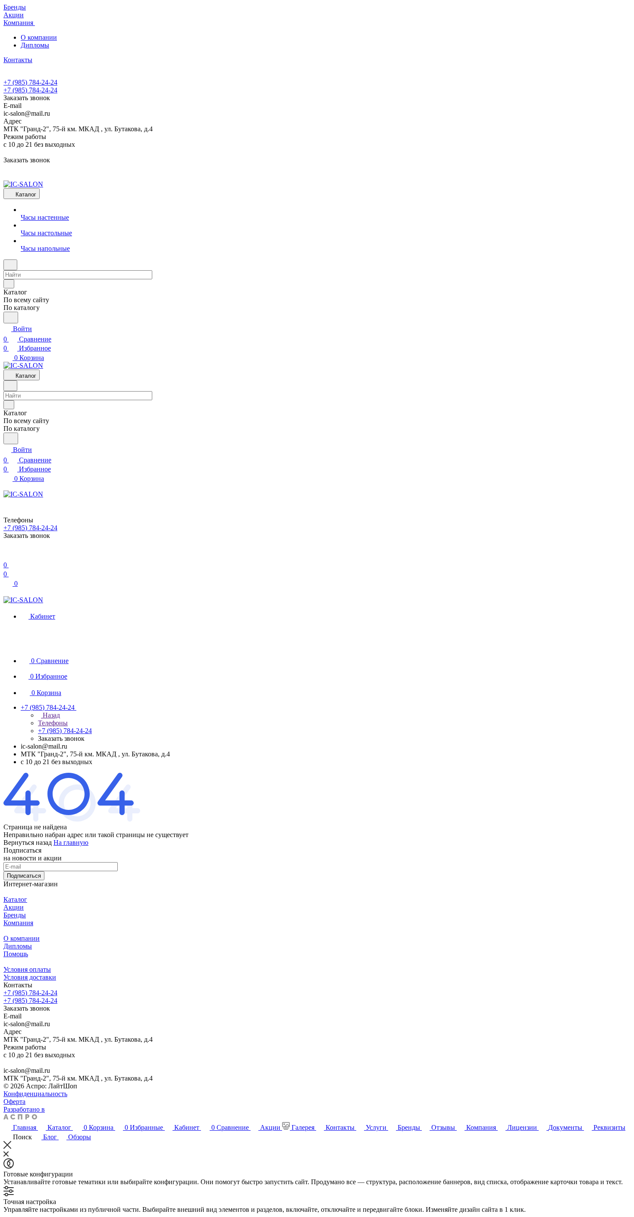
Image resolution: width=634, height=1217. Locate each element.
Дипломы (35, 45)
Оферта (14, 1101)
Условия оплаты (27, 969)
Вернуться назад (27, 842)
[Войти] (7, 554)
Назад (50, 715)
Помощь (15, 954)
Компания (18, 922)
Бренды (14, 915)
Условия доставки (29, 977)
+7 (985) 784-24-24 (30, 82)
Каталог (15, 899)
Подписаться (24, 875)
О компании (39, 37)
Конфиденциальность (35, 1093)
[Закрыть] (7, 1146)
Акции (13, 907)
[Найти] (10, 317)
